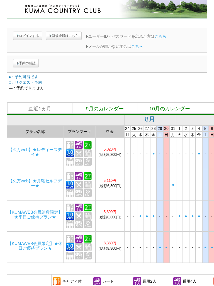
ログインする (29, 36)
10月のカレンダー (169, 108)
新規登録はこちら (65, 36)
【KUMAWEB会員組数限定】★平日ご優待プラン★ (35, 214)
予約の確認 (27, 63)
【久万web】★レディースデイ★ (35, 152)
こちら (160, 36)
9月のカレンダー (105, 108)
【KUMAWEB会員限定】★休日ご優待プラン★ (35, 246)
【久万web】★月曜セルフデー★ (35, 183)
